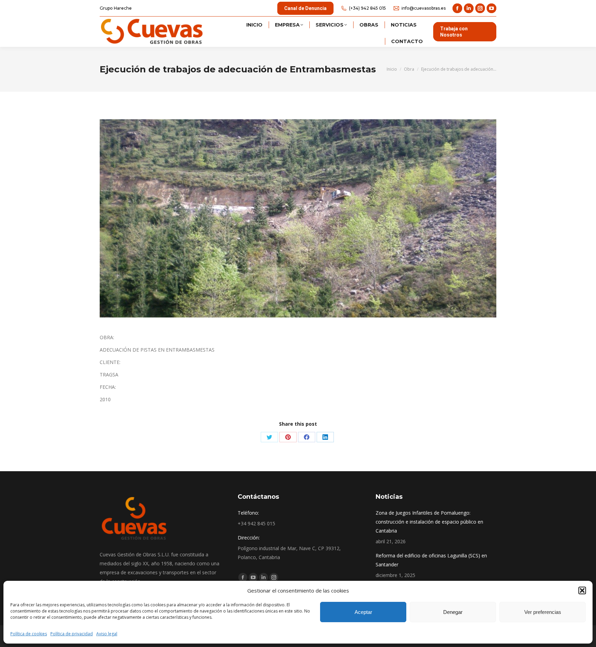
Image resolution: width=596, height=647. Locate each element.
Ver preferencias (542, 612)
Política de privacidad (71, 634)
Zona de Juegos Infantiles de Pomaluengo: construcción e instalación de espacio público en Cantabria (429, 521)
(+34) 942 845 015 (367, 8)
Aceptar (363, 612)
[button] (582, 590)
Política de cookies (28, 634)
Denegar (453, 612)
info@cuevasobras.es (423, 8)
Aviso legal (106, 634)
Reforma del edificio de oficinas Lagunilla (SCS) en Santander (431, 560)
